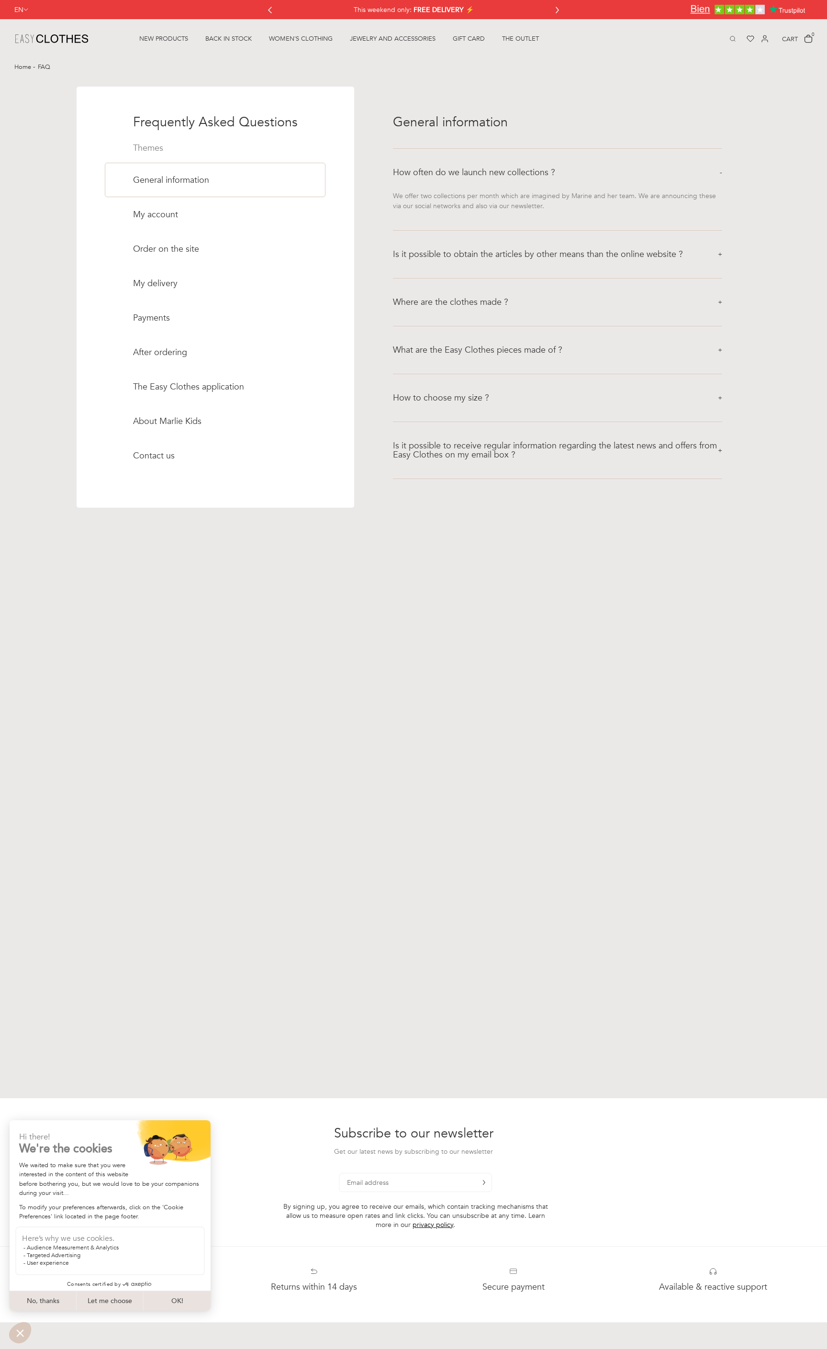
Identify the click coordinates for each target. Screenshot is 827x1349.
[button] (557, 172)
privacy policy (433, 1224)
